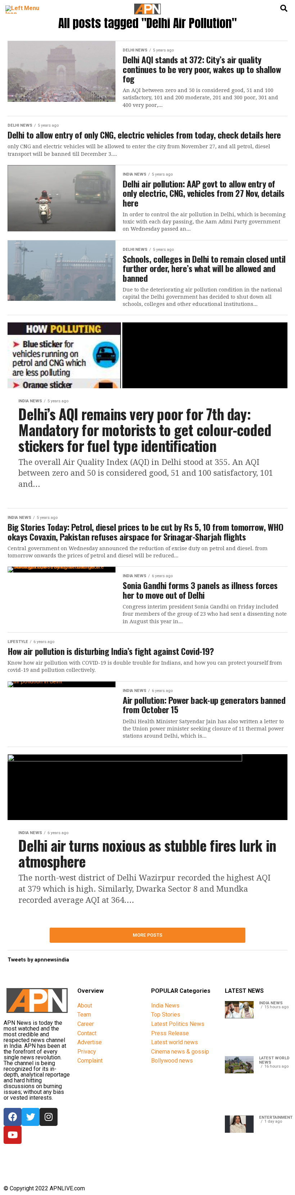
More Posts (148, 935)
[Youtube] (13, 1135)
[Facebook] (13, 1117)
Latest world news (174, 1042)
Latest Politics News (177, 1023)
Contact (86, 1033)
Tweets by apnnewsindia (38, 960)
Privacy (86, 1051)
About (84, 1005)
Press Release (170, 1033)
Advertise (89, 1042)
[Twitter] (31, 1117)
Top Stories (165, 1014)
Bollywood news (172, 1060)
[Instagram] (49, 1117)
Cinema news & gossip (180, 1051)
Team (84, 1014)
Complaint (90, 1060)
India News (165, 1005)
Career (85, 1023)
